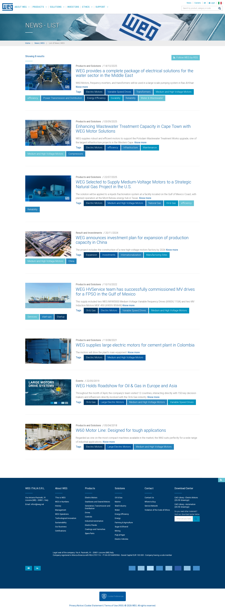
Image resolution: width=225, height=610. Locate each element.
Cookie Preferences (115, 596)
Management (60, 510)
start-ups (47, 316)
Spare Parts (89, 533)
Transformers (143, 91)
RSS (121, 605)
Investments (108, 254)
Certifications (60, 531)
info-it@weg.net (37, 504)
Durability (115, 98)
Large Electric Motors (112, 402)
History (58, 506)
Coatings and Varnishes (95, 529)
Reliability (131, 98)
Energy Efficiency (96, 98)
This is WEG (60, 498)
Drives (87, 513)
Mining (117, 531)
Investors (73, 7)
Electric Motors (94, 91)
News (189, 3)
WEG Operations (62, 514)
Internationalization (131, 254)
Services (32, 316)
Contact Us (149, 498)
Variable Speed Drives (119, 91)
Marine (117, 502)
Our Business (61, 527)
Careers (197, 3)
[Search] (220, 8)
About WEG (21, 7)
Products (38, 7)
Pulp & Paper (120, 535)
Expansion (91, 254)
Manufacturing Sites (156, 254)
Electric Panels (91, 525)
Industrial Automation (94, 521)
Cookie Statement (94, 605)
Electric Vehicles (121, 539)
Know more (82, 86)
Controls (88, 517)
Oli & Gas (171, 203)
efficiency (33, 98)
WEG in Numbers (62, 502)
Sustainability (60, 523)
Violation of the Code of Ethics (157, 510)
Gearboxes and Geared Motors (97, 502)
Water (117, 510)
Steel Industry (120, 506)
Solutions (56, 7)
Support (100, 7)
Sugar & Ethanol (121, 527)
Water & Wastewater (152, 98)
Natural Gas (154, 203)
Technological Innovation (65, 518)
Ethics (86, 7)
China (71, 261)
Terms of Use (111, 605)
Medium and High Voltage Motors (173, 91)
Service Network (151, 506)
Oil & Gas (118, 498)
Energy (117, 518)
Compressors (75, 153)
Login (212, 3)
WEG (6, 7)
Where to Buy (150, 502)
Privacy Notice (76, 605)
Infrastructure (130, 147)
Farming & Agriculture (124, 523)
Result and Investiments (89, 232)
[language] (221, 3)
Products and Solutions (88, 65)
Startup (61, 316)
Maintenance (150, 147)
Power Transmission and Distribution (62, 98)
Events (79, 380)
